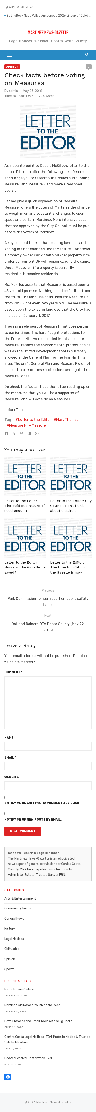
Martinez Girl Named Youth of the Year (32, 1005)
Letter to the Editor (34, 419)
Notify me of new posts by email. (33, 820)
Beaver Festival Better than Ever (28, 1058)
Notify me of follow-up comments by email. (42, 803)
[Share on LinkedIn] (29, 433)
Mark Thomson (68, 419)
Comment (13, 672)
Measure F (17, 425)
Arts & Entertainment (20, 898)
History (9, 929)
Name (9, 738)
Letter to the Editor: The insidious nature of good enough (24, 506)
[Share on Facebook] (6, 433)
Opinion (12, 66)
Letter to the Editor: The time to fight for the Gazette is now (67, 567)
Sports (9, 969)
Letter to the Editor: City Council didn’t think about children (71, 506)
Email (10, 757)
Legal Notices (14, 939)
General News (14, 919)
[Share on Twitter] (14, 433)
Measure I (40, 425)
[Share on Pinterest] (22, 433)
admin (13, 91)
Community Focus (17, 908)
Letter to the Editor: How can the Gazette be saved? (25, 567)
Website (11, 777)
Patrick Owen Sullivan (19, 989)
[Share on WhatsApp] (37, 433)
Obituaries (11, 949)
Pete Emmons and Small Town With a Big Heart (38, 1021)
